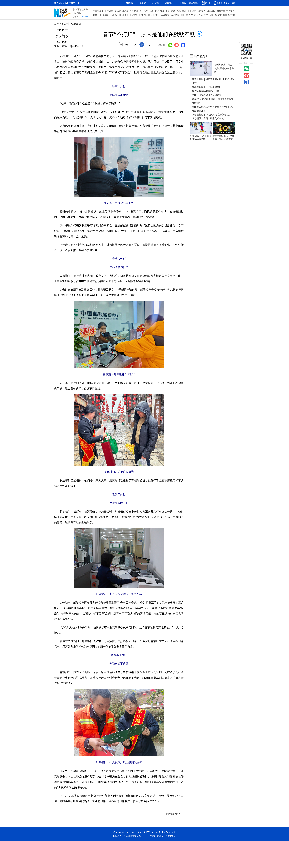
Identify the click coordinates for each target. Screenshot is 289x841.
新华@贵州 (201, 56)
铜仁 (212, 15)
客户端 (207, 3)
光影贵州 (136, 15)
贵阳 (182, 15)
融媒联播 (175, 15)
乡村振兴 (201, 10)
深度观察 (191, 10)
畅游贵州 (97, 15)
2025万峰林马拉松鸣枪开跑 (205, 90)
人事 (151, 10)
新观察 (110, 10)
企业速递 (165, 15)
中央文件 (230, 10)
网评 (184, 10)
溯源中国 (221, 10)
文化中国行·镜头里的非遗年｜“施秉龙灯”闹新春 (223, 139)
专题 (162, 10)
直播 (168, 10)
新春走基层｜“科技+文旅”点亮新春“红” (211, 114)
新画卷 (125, 10)
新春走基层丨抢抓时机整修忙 (206, 87)
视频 (179, 10)
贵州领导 (143, 10)
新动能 (118, 10)
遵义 (188, 15)
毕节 (206, 15)
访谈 (173, 10)
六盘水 (200, 15)
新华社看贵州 (99, 10)
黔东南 (218, 15)
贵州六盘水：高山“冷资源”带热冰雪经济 (224, 68)
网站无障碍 (193, 3)
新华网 (57, 23)
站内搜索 (231, 3)
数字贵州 (107, 15)
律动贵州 (116, 15)
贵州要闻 (134, 10)
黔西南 (231, 15)
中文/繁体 (182, 3)
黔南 (225, 15)
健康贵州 (126, 15)
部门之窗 (145, 15)
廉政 (157, 10)
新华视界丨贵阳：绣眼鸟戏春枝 (208, 118)
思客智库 (211, 10)
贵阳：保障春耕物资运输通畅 (206, 94)
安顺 (193, 15)
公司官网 (77, 12)
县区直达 (155, 15)
